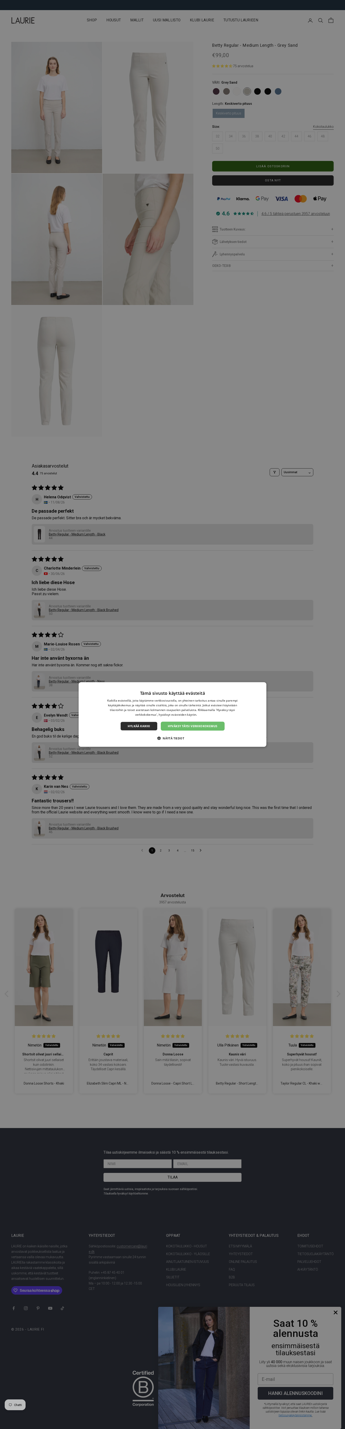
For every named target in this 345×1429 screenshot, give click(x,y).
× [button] (261, 687)
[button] (172, 738)
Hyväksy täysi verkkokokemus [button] (193, 726)
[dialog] (172, 714)
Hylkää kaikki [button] (139, 726)
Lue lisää (204, 714)
